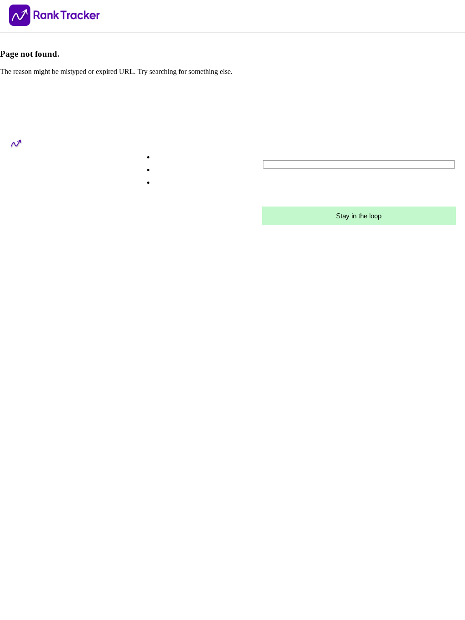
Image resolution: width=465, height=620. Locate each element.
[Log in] (201, 170)
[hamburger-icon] (451, 16)
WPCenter (130, 309)
